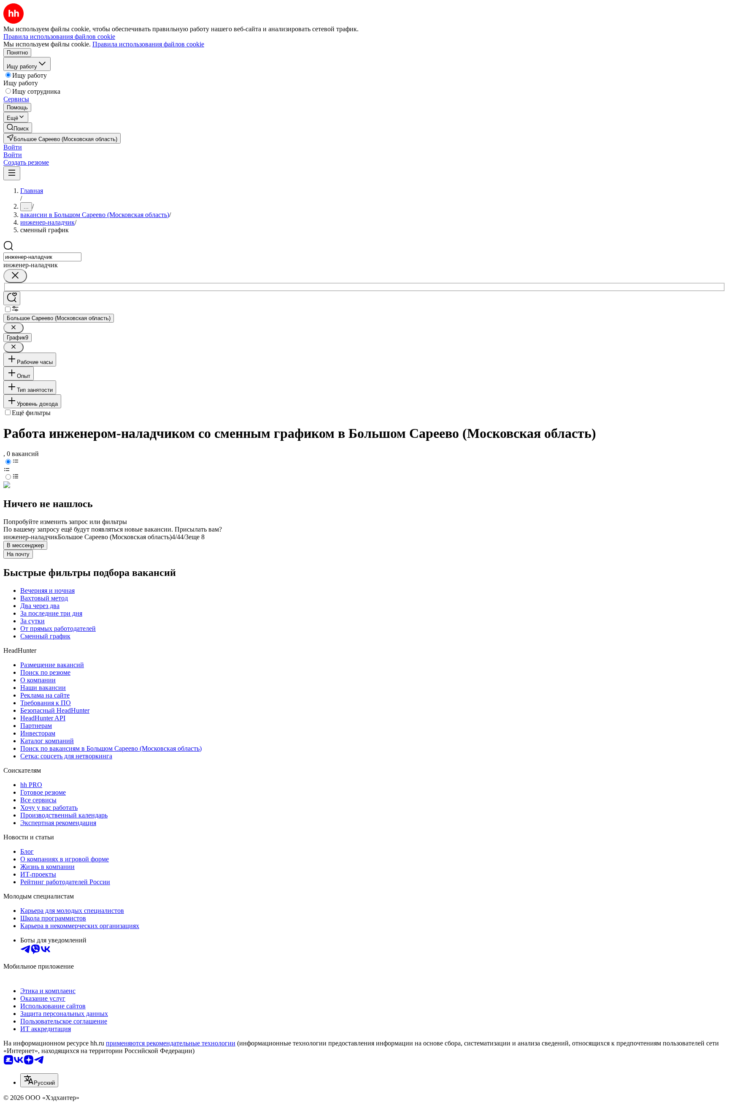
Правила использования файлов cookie (148, 44)
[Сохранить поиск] (11, 298)
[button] (12, 147)
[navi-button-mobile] (11, 173)
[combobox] (42, 256)
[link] (17, 127)
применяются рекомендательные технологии (170, 1043)
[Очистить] (15, 276)
